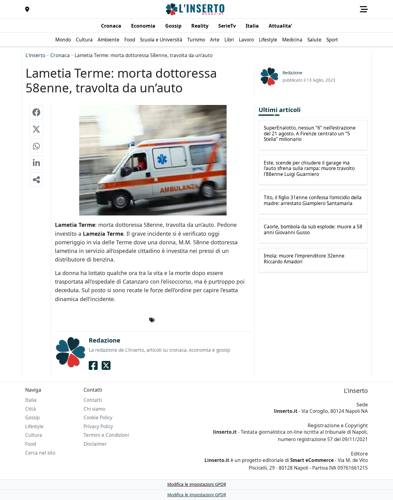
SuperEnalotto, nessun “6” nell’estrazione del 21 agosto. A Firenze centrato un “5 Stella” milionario (310, 133)
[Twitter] (106, 365)
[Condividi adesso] (36, 179)
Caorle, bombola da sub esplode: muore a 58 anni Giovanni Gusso (313, 229)
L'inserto (35, 55)
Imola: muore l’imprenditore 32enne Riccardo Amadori (304, 259)
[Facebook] (93, 365)
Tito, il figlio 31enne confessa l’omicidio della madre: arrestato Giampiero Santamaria (313, 200)
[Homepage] (196, 9)
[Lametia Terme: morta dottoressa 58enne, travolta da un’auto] (36, 112)
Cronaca (60, 55)
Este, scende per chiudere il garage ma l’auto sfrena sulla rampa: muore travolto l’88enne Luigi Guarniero (309, 168)
